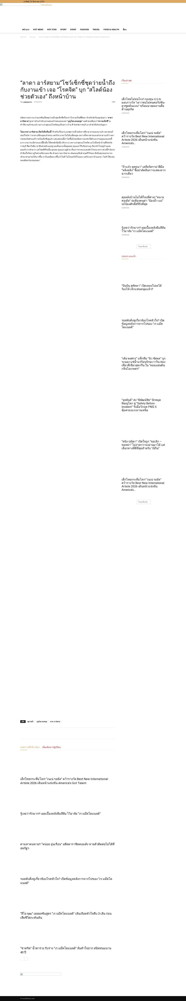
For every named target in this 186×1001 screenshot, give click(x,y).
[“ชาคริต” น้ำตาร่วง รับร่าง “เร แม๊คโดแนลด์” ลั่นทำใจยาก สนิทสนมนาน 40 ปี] (67, 932)
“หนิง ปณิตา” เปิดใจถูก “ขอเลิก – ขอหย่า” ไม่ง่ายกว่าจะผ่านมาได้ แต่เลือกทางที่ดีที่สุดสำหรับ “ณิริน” (143, 445)
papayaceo (28, 102)
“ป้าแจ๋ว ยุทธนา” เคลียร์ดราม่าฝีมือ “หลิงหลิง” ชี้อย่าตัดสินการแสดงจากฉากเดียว (144, 170)
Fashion (84, 29)
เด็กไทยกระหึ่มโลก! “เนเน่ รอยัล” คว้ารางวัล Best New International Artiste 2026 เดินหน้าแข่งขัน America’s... (143, 138)
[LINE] (35, 108)
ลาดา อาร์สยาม (55, 721)
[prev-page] (22, 959)
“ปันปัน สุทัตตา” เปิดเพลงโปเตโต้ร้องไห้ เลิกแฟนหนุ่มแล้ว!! (142, 287)
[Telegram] (42, 108)
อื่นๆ (124, 29)
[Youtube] (58, 1)
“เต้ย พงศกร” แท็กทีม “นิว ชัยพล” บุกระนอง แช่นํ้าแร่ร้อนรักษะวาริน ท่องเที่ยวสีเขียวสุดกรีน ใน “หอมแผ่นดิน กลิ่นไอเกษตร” (144, 363)
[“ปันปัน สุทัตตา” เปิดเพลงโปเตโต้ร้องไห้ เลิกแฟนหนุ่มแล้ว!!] (144, 272)
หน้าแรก (25, 29)
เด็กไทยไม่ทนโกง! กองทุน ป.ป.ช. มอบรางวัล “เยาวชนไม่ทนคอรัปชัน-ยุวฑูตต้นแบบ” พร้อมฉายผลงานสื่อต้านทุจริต (143, 104)
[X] (56, 1)
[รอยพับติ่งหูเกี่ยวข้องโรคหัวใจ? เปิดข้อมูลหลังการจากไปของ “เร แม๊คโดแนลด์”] (67, 863)
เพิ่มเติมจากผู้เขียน (51, 747)
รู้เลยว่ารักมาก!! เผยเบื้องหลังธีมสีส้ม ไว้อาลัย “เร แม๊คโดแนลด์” (60, 813)
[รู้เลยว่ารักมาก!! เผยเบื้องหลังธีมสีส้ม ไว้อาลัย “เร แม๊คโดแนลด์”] (67, 798)
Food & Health (111, 29)
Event (73, 29)
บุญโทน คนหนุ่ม (42, 721)
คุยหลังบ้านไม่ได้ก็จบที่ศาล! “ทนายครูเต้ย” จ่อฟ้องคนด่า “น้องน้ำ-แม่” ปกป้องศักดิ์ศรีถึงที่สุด (143, 201)
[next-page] (26, 959)
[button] (162, 27)
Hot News (38, 29)
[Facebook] (52, 1)
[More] (48, 108)
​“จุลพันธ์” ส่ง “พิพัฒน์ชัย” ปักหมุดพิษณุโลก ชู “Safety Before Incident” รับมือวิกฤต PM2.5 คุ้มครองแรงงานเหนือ (141, 405)
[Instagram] (54, 1)
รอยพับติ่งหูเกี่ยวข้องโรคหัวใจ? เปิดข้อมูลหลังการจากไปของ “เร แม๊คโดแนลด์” (143, 324)
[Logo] (20, 24)
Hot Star (52, 29)
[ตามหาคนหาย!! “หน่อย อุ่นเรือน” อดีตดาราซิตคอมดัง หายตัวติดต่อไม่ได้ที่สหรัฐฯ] (67, 828)
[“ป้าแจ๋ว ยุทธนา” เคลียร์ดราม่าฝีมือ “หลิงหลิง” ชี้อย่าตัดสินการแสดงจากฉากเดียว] (144, 158)
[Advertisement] (93, 59)
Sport (63, 29)
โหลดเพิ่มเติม (143, 246)
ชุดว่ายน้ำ (30, 721)
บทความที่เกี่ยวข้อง (29, 747)
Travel (96, 29)
